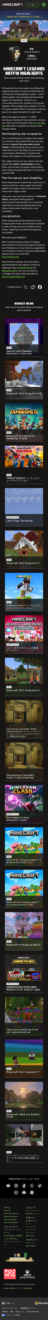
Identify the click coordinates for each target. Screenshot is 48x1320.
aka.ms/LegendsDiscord (13, 276)
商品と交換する (31, 1246)
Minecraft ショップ (32, 1213)
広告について (19, 1312)
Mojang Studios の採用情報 (13, 1236)
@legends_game (9, 270)
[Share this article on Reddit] (33, 287)
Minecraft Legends (10, 1219)
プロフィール (30, 1243)
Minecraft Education (11, 1222)
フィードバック (31, 1227)
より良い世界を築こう (11, 1239)
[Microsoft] (41, 1302)
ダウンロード (30, 1233)
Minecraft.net (25, 267)
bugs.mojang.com (10, 256)
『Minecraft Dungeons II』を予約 (23, 17)
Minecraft (7, 1211)
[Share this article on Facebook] (40, 287)
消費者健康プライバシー (28, 1308)
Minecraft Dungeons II (11, 1213)
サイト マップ (30, 1230)
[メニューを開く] (44, 4)
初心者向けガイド (32, 1221)
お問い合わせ (30, 1236)
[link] (8, 1185)
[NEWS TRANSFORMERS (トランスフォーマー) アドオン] (24, 456)
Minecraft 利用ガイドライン (13, 1288)
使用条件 (5, 1312)
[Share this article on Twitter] (26, 287)
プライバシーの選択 (13, 1315)
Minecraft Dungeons (11, 1216)
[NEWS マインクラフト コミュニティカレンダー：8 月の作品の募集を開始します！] (24, 1135)
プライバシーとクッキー (10, 1308)
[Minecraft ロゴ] (12, 5)
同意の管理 (28, 1288)
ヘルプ (28, 1224)
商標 (11, 1312)
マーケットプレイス (32, 1211)
